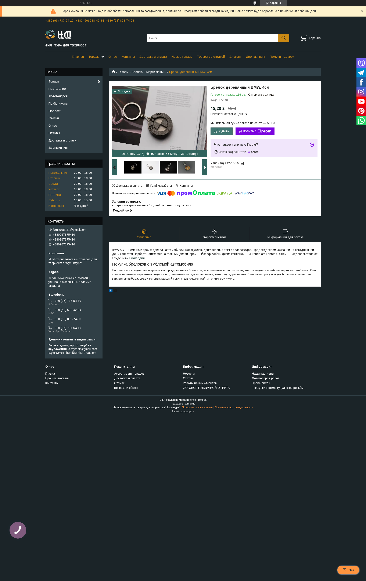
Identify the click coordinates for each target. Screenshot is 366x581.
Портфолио (57, 88)
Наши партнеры (263, 373)
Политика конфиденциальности (234, 407)
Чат (351, 570)
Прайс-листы (58, 103)
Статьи (54, 118)
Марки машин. (156, 72)
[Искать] (283, 38)
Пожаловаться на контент (197, 407)
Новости (55, 111)
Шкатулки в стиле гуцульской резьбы (278, 387)
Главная (78, 56)
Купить (223, 131)
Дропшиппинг (255, 56)
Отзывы (54, 133)
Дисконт (235, 56)
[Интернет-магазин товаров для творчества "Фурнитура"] (93, 34)
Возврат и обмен (126, 387)
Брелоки (137, 72)
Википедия (137, 258)
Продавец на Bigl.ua (183, 403)
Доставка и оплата (153, 56)
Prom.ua (202, 399)
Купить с (249, 131)
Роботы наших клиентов (200, 383)
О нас (112, 56)
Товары (93, 56)
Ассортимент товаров (129, 373)
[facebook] (110, 291)
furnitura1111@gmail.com (69, 229)
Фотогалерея (58, 96)
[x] (115, 291)
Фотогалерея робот (265, 378)
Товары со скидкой (211, 56)
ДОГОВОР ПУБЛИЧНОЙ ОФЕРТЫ (206, 387)
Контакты (128, 56)
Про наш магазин (57, 378)
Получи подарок (282, 56)
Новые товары (182, 56)
